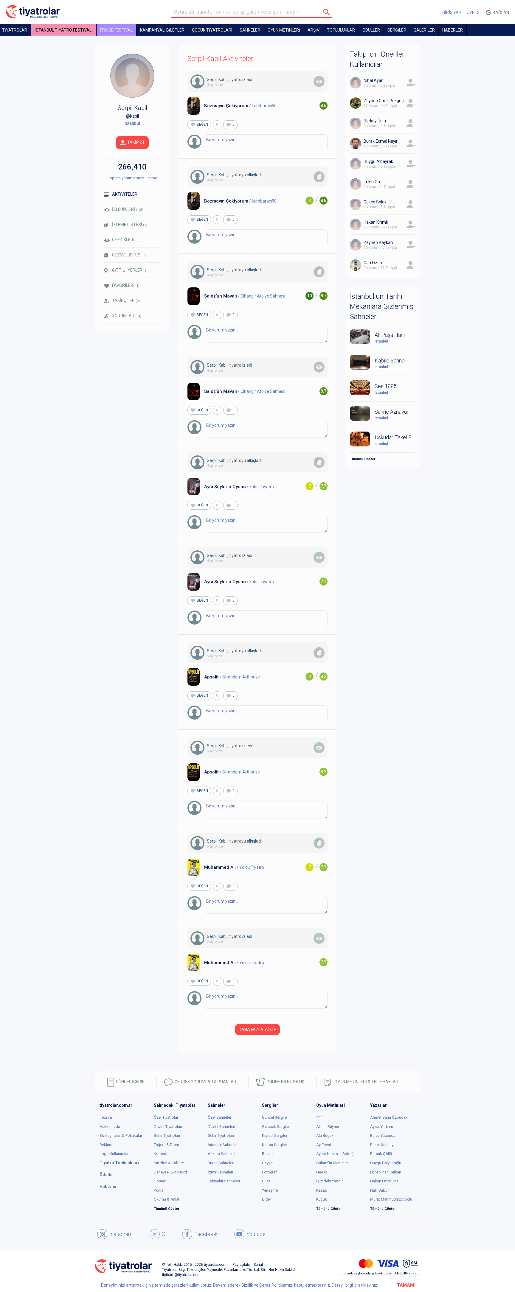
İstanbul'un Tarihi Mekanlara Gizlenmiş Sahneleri (381, 306)
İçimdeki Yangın (330, 1181)
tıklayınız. (369, 1285)
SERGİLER (396, 30)
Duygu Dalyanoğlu (385, 1163)
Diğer (266, 1199)
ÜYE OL (473, 12)
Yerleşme (270, 1190)
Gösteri (160, 1181)
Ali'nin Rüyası (327, 1126)
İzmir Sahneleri (220, 1172)
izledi (247, 79)
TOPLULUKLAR (341, 30)
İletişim (106, 1117)
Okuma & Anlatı (167, 1199)
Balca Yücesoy (382, 1135)
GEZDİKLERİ (125, 239)
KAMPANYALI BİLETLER (162, 30)
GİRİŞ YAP (451, 12)
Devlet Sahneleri (221, 1126)
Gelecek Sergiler (276, 1126)
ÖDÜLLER (371, 30)
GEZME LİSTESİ (129, 255)
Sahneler (250, 30)
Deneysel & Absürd (170, 1172)
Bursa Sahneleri (221, 1163)
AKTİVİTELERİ (125, 194)
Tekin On (372, 181)
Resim (267, 1153)
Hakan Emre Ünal (384, 1181)
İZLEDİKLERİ (128, 209)
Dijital (267, 1181)
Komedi (160, 1153)
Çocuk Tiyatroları (212, 30)
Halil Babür (379, 1190)
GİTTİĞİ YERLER (130, 270)
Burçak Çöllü (381, 1153)
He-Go (321, 1172)
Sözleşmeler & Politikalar (121, 1135)
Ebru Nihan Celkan (385, 1172)
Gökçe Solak (375, 202)
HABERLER (452, 30)
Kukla (158, 1190)
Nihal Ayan (374, 80)
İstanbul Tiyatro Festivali (64, 30)
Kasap (321, 1190)
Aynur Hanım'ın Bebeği (335, 1153)
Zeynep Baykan (378, 242)
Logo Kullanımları (114, 1153)
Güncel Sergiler (275, 1117)
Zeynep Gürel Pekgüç (384, 100)
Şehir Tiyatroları (167, 1135)
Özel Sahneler (219, 1117)
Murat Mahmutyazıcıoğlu (391, 1199)
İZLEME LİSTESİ (129, 224)
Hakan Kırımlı (376, 222)
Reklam (106, 1144)
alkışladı (254, 174)
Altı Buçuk (324, 1135)
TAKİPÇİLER (126, 300)
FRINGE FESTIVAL (116, 30)
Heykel (268, 1163)
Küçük (321, 1199)
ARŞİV (313, 30)
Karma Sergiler (274, 1144)
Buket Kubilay (381, 1144)
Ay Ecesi (323, 1144)
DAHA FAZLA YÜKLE (257, 1029)
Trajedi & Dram (166, 1144)
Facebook (205, 1234)
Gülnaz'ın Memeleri (332, 1163)
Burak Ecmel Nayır (381, 141)
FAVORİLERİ (125, 285)
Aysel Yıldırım (381, 1126)
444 (319, 1117)
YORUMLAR (126, 315)
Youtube (256, 1234)
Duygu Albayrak (378, 161)
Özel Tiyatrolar (166, 1117)
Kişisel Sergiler (274, 1135)
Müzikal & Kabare (169, 1163)
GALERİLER (424, 30)
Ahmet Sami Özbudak (389, 1117)
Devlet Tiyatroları (168, 1126)
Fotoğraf (269, 1172)
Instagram (121, 1234)
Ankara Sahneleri (222, 1153)
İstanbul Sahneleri (223, 1144)
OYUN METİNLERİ (284, 30)
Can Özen (373, 262)
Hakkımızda (110, 1126)
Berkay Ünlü (375, 121)
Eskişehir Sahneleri (224, 1181)
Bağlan (500, 12)
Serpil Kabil (217, 79)
